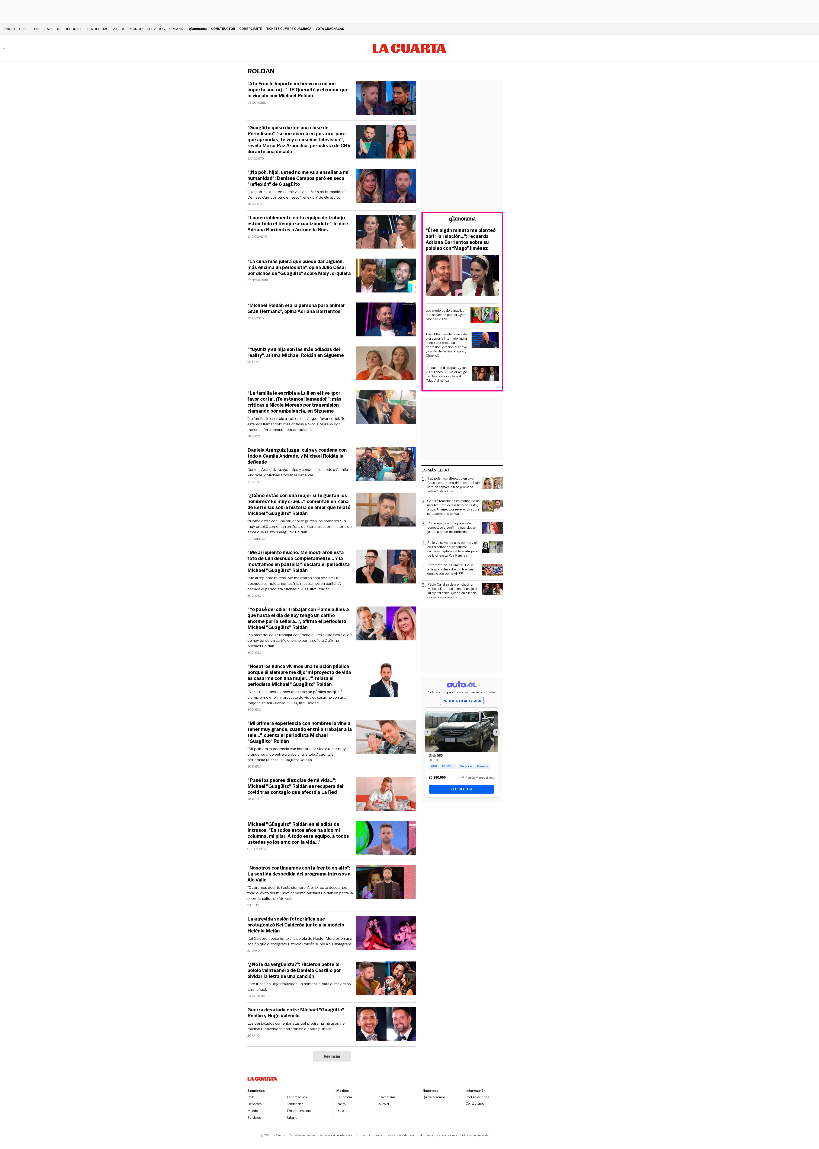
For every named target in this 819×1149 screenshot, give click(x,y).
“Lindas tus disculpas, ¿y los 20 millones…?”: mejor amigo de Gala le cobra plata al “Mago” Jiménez (446, 374)
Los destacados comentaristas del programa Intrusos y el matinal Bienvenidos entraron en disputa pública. (296, 1026)
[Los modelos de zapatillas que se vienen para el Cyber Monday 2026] (484, 315)
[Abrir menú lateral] (7, 48)
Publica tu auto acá (462, 700)
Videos (119, 28)
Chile (24, 28)
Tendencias (97, 28)
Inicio (9, 28)
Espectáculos (47, 28)
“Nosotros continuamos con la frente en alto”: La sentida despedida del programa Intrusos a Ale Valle (299, 874)
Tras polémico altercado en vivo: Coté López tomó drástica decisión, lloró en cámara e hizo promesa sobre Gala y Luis (453, 484)
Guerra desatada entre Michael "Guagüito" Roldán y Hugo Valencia (295, 1013)
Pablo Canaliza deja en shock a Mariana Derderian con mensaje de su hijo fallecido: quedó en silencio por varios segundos (453, 590)
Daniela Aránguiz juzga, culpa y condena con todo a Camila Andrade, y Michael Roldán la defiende (297, 472)
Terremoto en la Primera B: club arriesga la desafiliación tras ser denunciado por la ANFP (450, 569)
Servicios (156, 28)
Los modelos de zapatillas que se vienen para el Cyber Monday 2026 (446, 314)
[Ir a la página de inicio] (409, 48)
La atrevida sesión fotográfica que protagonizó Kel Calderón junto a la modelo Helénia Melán (295, 925)
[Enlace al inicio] (462, 220)
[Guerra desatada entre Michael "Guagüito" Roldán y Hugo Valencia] (386, 1024)
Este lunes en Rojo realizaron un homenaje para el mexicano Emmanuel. (299, 986)
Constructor (223, 28)
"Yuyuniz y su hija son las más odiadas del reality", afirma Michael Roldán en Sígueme (295, 352)
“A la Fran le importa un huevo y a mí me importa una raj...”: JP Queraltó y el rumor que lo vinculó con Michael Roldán (298, 90)
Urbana (176, 28)
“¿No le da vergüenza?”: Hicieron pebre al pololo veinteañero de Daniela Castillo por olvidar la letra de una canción (294, 970)
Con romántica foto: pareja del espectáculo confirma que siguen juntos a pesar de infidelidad (451, 527)
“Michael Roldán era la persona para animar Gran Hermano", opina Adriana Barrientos (296, 308)
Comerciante (250, 28)
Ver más (332, 1056)
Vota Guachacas (330, 28)
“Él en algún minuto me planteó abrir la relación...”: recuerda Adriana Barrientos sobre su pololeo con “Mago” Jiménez (461, 239)
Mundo (136, 28)
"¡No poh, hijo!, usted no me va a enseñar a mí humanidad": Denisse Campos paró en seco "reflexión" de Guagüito (297, 194)
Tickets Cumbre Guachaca (288, 28)
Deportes (73, 28)
